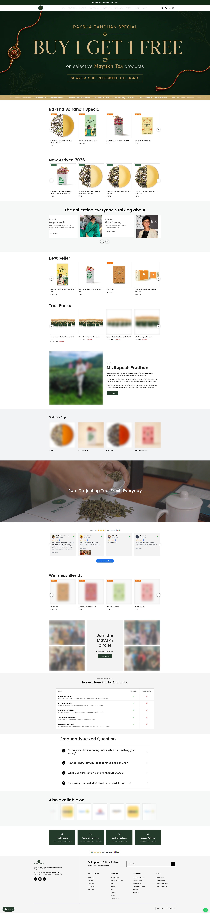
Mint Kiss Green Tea (113, 607)
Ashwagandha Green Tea (143, 140)
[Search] (169, 8)
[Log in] (166, 8)
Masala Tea (110, 289)
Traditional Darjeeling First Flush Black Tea (145, 290)
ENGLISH (170, 908)
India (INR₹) (160, 908)
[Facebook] (35, 879)
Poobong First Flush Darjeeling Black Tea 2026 (119, 192)
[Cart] (173, 8)
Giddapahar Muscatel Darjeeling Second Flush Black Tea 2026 (60, 192)
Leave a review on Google (105, 561)
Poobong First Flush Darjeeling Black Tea (90, 290)
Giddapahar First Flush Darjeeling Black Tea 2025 (61, 141)
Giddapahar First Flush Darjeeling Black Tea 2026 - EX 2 (89, 192)
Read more (55, 552)
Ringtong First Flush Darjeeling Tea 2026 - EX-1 (146, 192)
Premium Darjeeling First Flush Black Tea (62, 290)
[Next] (158, 130)
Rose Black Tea (140, 607)
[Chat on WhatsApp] (205, 910)
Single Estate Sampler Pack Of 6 (89, 337)
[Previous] (51, 130)
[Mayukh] (45, 8)
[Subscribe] (173, 864)
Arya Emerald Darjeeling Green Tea (118, 140)
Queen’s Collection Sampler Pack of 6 (119, 337)
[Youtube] (44, 879)
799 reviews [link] (109, 852)
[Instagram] (40, 879)
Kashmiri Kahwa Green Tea (87, 607)
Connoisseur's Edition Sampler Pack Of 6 (62, 338)
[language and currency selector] (162, 8)
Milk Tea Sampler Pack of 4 (143, 337)
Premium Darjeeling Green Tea (88, 140)
